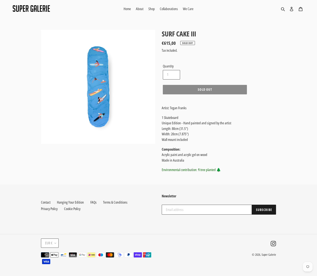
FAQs (93, 202)
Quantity (168, 66)
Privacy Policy (49, 208)
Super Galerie (269, 255)
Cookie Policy (72, 208)
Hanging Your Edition (70, 202)
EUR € (48, 242)
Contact (45, 202)
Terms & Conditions (115, 202)
